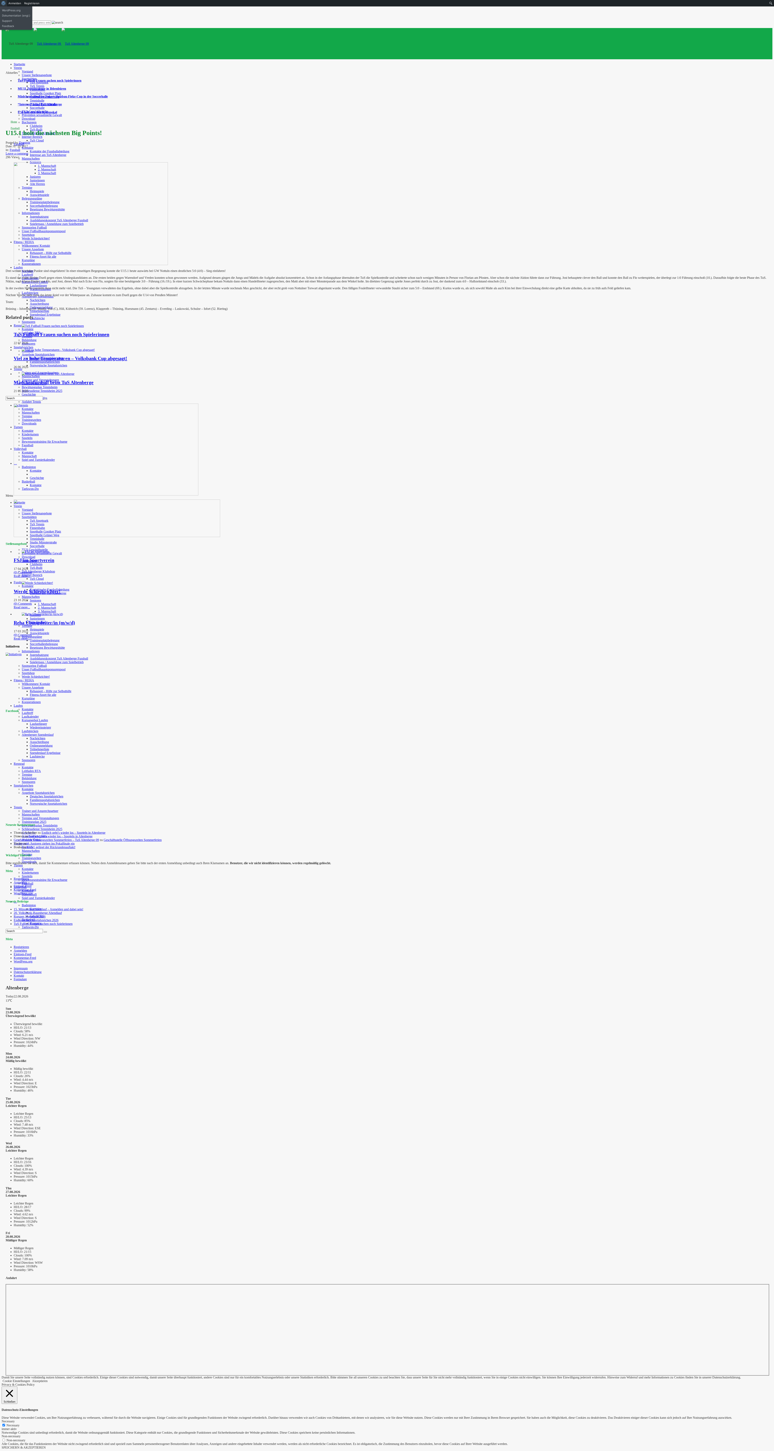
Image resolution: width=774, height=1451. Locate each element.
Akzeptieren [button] (40, 1381)
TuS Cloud (37, 140)
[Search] (45, 399)
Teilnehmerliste (39, 311)
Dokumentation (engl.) (16, 15)
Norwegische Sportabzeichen (48, 365)
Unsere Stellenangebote (37, 75)
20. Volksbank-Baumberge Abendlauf (38, 913)
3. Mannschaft (47, 611)
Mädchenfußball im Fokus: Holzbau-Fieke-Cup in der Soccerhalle (63, 96)
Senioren (35, 600)
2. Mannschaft (47, 607)
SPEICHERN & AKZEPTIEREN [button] (24, 1447)
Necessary (13, 1425)
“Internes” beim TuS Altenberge (40, 104)
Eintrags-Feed (22, 886)
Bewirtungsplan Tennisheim (39, 387)
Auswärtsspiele (39, 633)
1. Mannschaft (47, 604)
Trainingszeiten (31, 858)
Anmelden (20, 882)
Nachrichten (37, 300)
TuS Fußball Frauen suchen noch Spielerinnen (49, 80)
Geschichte (29, 394)
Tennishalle (37, 100)
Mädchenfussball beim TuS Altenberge (54, 382)
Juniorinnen (37, 618)
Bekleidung (29, 340)
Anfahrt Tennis (31, 401)
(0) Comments (23, 572)
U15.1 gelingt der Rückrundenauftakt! (51, 847)
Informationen (31, 651)
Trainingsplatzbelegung (44, 640)
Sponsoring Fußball (34, 665)
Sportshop (28, 673)
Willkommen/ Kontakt (36, 684)
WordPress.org (23, 893)
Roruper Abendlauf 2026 (30, 916)
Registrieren (21, 879)
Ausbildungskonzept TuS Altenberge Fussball (59, 658)
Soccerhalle (37, 107)
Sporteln (27, 876)
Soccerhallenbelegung (44, 644)
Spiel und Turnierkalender (38, 898)
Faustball (27, 883)
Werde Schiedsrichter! (36, 676)
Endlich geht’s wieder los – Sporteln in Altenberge (73, 832)
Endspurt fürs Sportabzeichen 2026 (36, 920)
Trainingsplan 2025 (34, 821)
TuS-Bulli (36, 567)
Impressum (21, 968)
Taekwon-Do (30, 927)
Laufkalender (30, 716)
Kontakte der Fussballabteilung (49, 151)
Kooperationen (31, 702)
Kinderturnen (30, 872)
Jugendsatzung (39, 655)
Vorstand (27, 71)
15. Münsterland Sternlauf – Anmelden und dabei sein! (48, 909)
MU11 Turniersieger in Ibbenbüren (42, 88)
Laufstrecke (37, 318)
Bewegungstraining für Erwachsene (44, 880)
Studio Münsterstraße (43, 542)
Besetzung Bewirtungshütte (47, 647)
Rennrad (19, 325)
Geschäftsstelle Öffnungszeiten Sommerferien (133, 840)
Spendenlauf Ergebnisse (45, 314)
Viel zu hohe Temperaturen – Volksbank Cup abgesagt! (70, 358)
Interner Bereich (32, 136)
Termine (27, 626)
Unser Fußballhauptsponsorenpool (44, 669)
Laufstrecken (30, 293)
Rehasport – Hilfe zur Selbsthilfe (50, 691)
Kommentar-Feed (25, 889)
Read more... (22, 576)
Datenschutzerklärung (28, 972)
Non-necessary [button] (11, 1436)
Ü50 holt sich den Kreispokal (37, 112)
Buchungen (29, 122)
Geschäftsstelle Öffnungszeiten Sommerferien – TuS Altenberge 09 (56, 840)
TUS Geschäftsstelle (35, 549)
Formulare (20, 979)
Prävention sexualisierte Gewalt (42, 115)
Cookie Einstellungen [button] (16, 1381)
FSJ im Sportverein (34, 560)
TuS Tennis (37, 86)
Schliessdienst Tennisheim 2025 (42, 390)
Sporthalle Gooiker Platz (45, 93)
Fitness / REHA (24, 680)
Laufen (18, 267)
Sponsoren (28, 322)
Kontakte (27, 329)
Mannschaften (31, 158)
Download (28, 118)
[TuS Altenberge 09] (61, 43)
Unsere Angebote (33, 687)
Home (14, 121)
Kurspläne (28, 698)
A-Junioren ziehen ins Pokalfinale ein (51, 843)
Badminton (29, 905)
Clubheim (36, 126)
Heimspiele (37, 629)
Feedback (8, 26)
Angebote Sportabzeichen (38, 354)
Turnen (18, 865)
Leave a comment (17, 153)
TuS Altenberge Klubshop (38, 571)
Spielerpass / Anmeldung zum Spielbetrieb (57, 662)
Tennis (18, 369)
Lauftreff (27, 274)
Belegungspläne (32, 636)
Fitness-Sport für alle (43, 694)
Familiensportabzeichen (45, 361)
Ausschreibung (39, 303)
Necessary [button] (8, 1421)
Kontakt (19, 975)
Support (7, 20)
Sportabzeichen (23, 347)
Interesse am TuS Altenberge (48, 155)
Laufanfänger (38, 285)
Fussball (19, 582)
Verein (18, 68)
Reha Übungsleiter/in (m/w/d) (44, 622)
